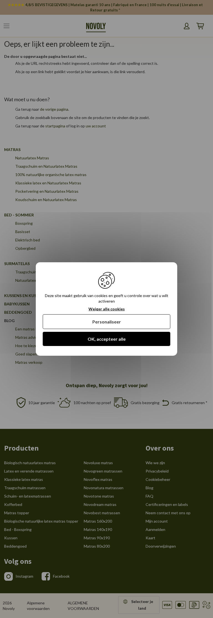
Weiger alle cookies (106, 309)
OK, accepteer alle (107, 339)
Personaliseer (106, 321)
